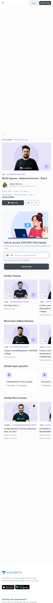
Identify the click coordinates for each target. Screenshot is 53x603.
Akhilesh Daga (9, 309)
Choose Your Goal (13, 3)
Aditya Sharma (45, 315)
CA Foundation (7, 140)
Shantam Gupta (10, 435)
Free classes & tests (21, 140)
